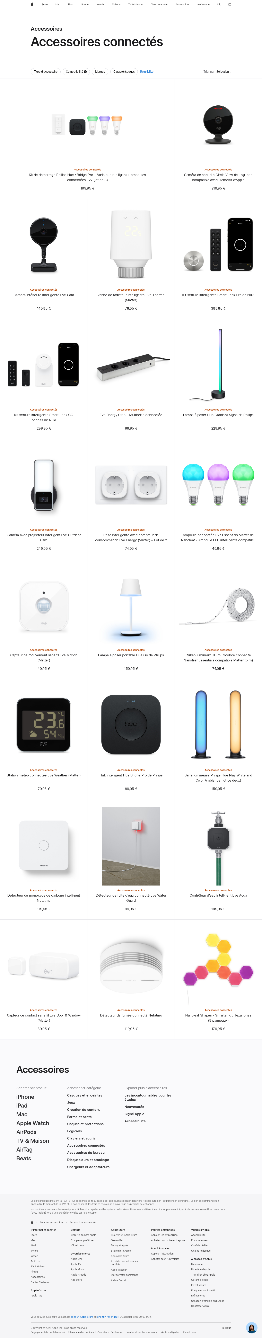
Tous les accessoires (51, 1222)
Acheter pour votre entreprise (168, 1240)
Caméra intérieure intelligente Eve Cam (44, 295)
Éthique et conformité (203, 1290)
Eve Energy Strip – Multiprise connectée (131, 415)
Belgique (226, 1328)
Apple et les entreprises (164, 1235)
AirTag (34, 1271)
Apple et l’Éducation (162, 1253)
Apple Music (78, 1269)
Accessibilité (198, 1235)
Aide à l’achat (118, 1280)
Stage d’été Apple (121, 1250)
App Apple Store (120, 1256)
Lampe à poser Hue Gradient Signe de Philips (218, 415)
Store (34, 1235)
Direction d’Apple (200, 1269)
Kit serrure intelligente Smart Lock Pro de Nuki (218, 295)
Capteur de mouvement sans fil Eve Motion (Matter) (43, 657)
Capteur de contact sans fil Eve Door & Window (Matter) (44, 1017)
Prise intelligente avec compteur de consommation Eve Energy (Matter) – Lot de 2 (131, 537)
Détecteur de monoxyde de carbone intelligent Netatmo (43, 898)
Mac (33, 1240)
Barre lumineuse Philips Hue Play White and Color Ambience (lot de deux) (218, 777)
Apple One (76, 1259)
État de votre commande (124, 1275)
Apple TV (76, 1264)
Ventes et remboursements (142, 1332)
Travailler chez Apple (203, 1274)
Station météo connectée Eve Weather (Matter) (44, 775)
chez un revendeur (107, 1316)
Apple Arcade (78, 1274)
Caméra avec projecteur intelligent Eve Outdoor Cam (44, 537)
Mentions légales (169, 1332)
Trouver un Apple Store (124, 1235)
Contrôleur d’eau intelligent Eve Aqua (218, 895)
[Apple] (32, 1222)
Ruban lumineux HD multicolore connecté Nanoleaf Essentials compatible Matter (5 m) (218, 657)
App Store (76, 1279)
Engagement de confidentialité (48, 1332)
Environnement (199, 1240)
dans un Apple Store (82, 1316)
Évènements (198, 1295)
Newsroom (197, 1264)
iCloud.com (77, 1245)
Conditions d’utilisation (110, 1332)
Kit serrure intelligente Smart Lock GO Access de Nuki (43, 417)
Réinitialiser (147, 71)
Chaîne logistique (201, 1250)
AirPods (35, 1261)
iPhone (34, 1250)
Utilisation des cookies (81, 1332)
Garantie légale (199, 1279)
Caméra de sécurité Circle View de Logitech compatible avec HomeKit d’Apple (218, 177)
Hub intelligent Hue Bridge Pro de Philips (131, 775)
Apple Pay (36, 1295)
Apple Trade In (119, 1269)
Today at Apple (119, 1245)
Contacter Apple (200, 1306)
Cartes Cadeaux (40, 1282)
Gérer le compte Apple (83, 1235)
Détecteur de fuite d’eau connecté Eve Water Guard (131, 898)
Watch (34, 1256)
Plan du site (189, 1332)
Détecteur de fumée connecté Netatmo (131, 1015)
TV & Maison (38, 1266)
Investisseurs (198, 1285)
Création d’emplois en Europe (207, 1301)
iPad (33, 1245)
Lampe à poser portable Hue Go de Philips (131, 655)
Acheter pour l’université (165, 1259)
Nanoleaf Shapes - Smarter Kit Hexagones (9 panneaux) (218, 1017)
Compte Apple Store (82, 1240)
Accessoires (38, 1277)
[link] (251, 1327)
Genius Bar (117, 1240)
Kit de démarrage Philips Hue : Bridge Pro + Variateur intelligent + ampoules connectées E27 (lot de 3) (87, 177)
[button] (219, 4)
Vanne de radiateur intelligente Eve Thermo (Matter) (130, 297)
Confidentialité (199, 1245)
